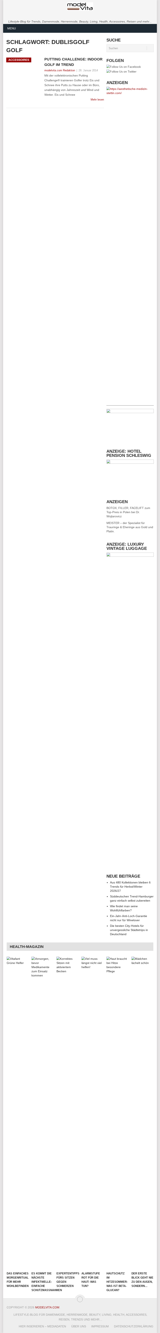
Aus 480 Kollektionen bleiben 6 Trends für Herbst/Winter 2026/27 (130, 886)
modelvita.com (47, 1307)
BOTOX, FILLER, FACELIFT (125, 508)
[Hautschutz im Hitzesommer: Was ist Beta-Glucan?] (117, 1113)
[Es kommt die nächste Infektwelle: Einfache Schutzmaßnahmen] (42, 1113)
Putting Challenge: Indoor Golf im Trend (73, 62)
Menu (11, 28)
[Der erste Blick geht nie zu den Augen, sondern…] (142, 1113)
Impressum (100, 1326)
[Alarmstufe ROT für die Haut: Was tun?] (92, 1113)
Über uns (78, 1326)
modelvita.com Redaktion (59, 70)
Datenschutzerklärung (133, 1326)
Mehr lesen (97, 99)
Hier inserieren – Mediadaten (42, 1326)
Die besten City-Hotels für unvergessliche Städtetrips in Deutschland (129, 930)
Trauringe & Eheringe (120, 527)
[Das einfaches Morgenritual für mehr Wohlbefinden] (18, 1113)
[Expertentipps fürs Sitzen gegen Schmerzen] (67, 1113)
